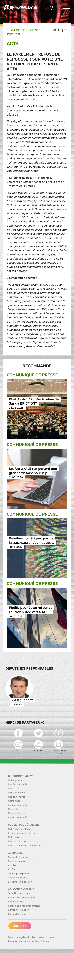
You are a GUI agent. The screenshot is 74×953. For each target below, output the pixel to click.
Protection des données (41, 937)
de (65, 30)
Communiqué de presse (23, 30)
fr (54, 30)
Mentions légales (17, 937)
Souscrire (19, 925)
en (60, 30)
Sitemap (45, 941)
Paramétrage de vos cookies (23, 941)
